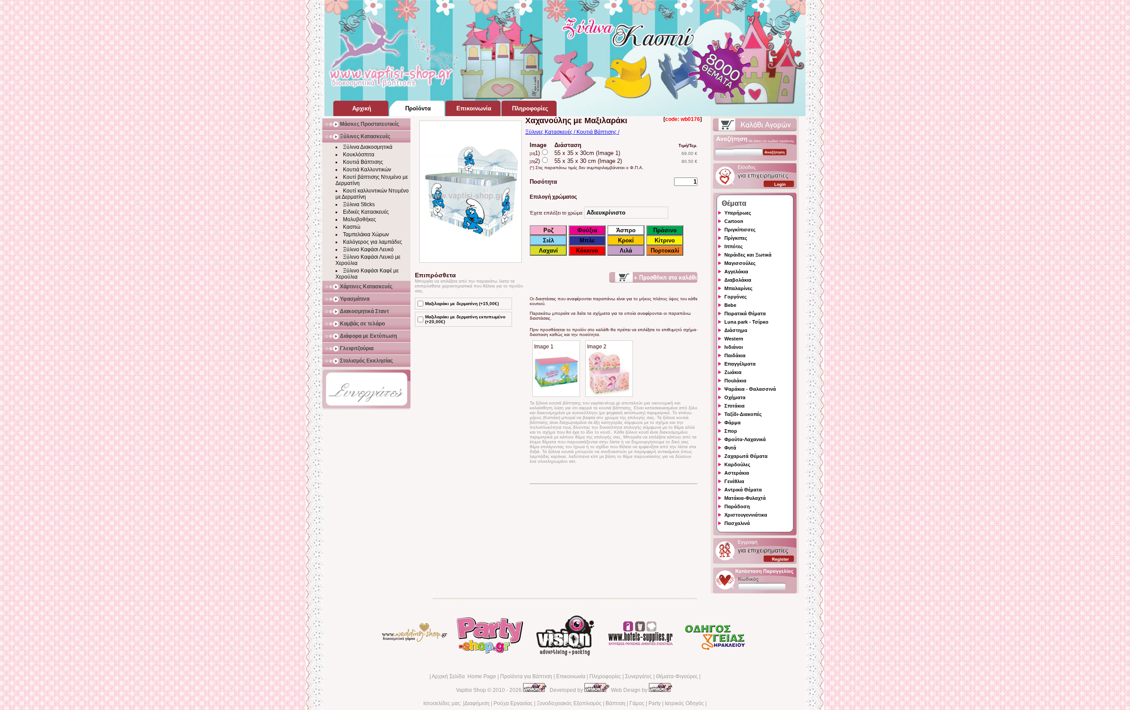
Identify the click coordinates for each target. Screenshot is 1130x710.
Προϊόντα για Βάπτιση (526, 676)
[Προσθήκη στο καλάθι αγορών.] (653, 277)
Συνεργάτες (638, 676)
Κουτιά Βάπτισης (363, 162)
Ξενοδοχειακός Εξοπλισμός (569, 703)
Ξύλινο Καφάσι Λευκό (368, 249)
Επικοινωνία (570, 676)
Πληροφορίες (605, 676)
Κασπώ (351, 227)
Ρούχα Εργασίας (513, 703)
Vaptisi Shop (471, 690)
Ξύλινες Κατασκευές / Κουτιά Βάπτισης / (572, 132)
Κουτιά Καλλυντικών (367, 169)
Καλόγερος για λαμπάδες (372, 242)
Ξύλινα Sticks (359, 204)
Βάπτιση (615, 703)
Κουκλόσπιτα (358, 154)
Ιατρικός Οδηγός (684, 703)
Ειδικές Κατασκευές (366, 212)
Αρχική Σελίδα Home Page (464, 676)
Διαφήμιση (477, 703)
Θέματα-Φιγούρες (677, 676)
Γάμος (636, 703)
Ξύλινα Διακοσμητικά (367, 147)
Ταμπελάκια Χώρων (366, 234)
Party (654, 703)
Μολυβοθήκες (359, 219)
